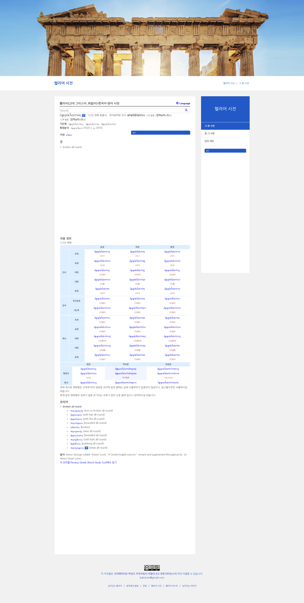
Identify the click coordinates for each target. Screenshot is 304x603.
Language (184, 103)
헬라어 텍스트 (172, 586)
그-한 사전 (244, 83)
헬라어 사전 (63, 83)
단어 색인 (209, 141)
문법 (145, 586)
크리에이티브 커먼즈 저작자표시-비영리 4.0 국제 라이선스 (144, 574)
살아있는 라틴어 (189, 586)
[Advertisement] (225, 205)
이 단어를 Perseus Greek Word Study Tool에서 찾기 (88, 462)
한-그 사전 (210, 133)
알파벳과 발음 (132, 586)
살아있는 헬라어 (115, 586)
